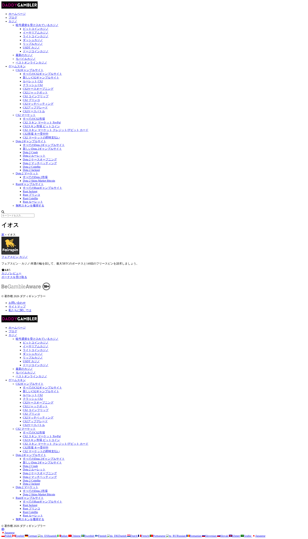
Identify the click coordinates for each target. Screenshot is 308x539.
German (33, 535)
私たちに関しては (20, 310)
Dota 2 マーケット (27, 173)
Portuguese (159, 535)
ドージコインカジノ (35, 51)
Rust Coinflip (30, 198)
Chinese (76, 535)
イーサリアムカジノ (35, 32)
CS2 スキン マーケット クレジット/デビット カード (55, 130)
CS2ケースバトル (34, 111)
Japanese (10, 532)
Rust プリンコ (31, 194)
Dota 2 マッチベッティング (40, 163)
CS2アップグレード (35, 107)
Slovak (224, 535)
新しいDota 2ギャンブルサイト (42, 148)
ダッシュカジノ (33, 40)
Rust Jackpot (30, 191)
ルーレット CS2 (33, 81)
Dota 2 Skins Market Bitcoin (39, 180)
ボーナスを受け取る (14, 277)
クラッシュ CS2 (33, 85)
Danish (122, 535)
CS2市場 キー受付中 (35, 133)
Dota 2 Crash (30, 152)
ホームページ (17, 13)
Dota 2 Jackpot (31, 170)
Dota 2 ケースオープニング (40, 159)
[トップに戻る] (2, 529)
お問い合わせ (17, 302)
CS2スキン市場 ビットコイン (41, 126)
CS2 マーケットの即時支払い (41, 137)
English (20, 535)
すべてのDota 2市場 (35, 177)
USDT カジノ (31, 47)
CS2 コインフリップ (35, 96)
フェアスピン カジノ (14, 256)
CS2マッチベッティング (38, 103)
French (145, 535)
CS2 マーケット (26, 115)
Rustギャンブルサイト (30, 184)
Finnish (102, 535)
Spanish (52, 535)
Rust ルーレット (33, 201)
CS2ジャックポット (35, 92)
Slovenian (211, 535)
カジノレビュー (11, 273)
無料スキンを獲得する (30, 205)
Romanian (196, 535)
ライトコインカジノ (35, 36)
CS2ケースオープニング (38, 88)
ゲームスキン (17, 66)
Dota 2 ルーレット (34, 155)
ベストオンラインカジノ (31, 62)
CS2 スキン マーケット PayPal (42, 122)
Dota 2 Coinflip (31, 166)
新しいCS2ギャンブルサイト (41, 77)
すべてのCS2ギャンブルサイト (42, 73)
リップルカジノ (33, 43)
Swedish (89, 535)
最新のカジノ (24, 55)
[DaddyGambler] (19, 7)
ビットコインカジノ (35, 28)
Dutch (134, 535)
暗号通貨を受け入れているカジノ (37, 25)
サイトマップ (17, 306)
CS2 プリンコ (31, 100)
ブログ (13, 17)
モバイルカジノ (26, 58)
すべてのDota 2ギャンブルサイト (44, 145)
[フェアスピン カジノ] (10, 253)
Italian (64, 535)
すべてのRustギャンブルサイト (42, 187)
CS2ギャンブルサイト (29, 70)
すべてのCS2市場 (34, 118)
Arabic (248, 535)
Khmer (236, 535)
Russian (181, 535)
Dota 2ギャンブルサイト (31, 141)
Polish (8, 535)
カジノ (13, 21)
